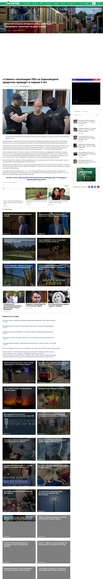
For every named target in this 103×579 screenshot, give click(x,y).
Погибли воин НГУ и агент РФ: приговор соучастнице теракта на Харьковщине (28, 326)
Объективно (27, 3)
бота (51, 357)
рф (42, 348)
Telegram (19, 353)
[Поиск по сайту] (90, 3)
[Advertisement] (51, 43)
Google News (47, 355)
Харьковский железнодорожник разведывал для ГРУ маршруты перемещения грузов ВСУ (42, 178)
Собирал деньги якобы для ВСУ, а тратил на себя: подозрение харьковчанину (28, 332)
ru (87, 3)
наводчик (28, 348)
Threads (37, 355)
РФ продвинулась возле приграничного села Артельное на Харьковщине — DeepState (28, 25)
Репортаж (35, 3)
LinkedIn (41, 355)
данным (7, 141)
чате (43, 353)
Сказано (63, 3)
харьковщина (56, 348)
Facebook (21, 355)
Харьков (18, 348)
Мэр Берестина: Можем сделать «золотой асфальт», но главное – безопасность (87, 122)
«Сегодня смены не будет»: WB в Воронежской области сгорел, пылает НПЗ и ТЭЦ (29, 343)
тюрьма (48, 348)
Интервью (48, 3)
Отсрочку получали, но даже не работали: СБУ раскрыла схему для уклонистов (28, 337)
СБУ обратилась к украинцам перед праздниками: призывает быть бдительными (29, 320)
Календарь (56, 3)
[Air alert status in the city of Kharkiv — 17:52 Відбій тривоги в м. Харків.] (36, 7)
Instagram (28, 355)
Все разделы (70, 3)
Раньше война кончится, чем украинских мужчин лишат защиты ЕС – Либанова (87, 154)
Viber (32, 355)
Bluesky (54, 355)
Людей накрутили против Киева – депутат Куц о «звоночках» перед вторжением (87, 146)
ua (84, 3)
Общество (6, 86)
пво (32, 348)
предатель (37, 348)
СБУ (45, 348)
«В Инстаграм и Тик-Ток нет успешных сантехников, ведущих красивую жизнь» (86, 138)
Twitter (95, 187)
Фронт (41, 3)
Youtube (12, 357)
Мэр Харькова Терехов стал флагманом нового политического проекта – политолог (87, 162)
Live (81, 3)
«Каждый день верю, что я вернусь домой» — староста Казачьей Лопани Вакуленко (87, 130)
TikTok (16, 357)
